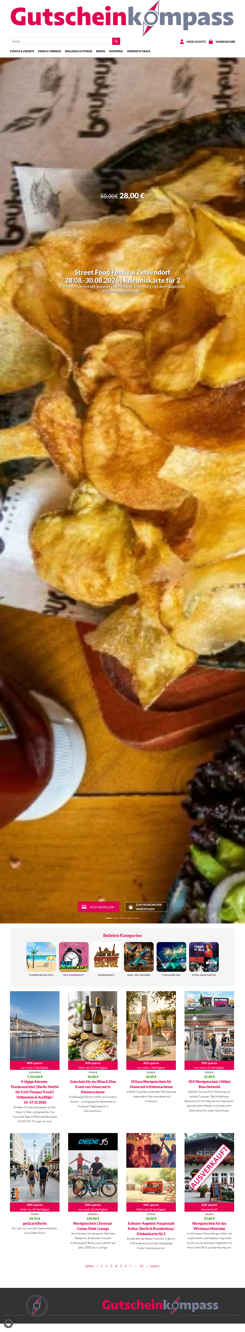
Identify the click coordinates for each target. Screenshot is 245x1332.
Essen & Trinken (49, 51)
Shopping (116, 51)
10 (141, 1266)
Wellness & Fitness (78, 51)
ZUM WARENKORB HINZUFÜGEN (149, 907)
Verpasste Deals (138, 51)
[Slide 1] (109, 918)
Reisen (100, 51)
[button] (8, 1323)
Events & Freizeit (22, 51)
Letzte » (155, 1266)
